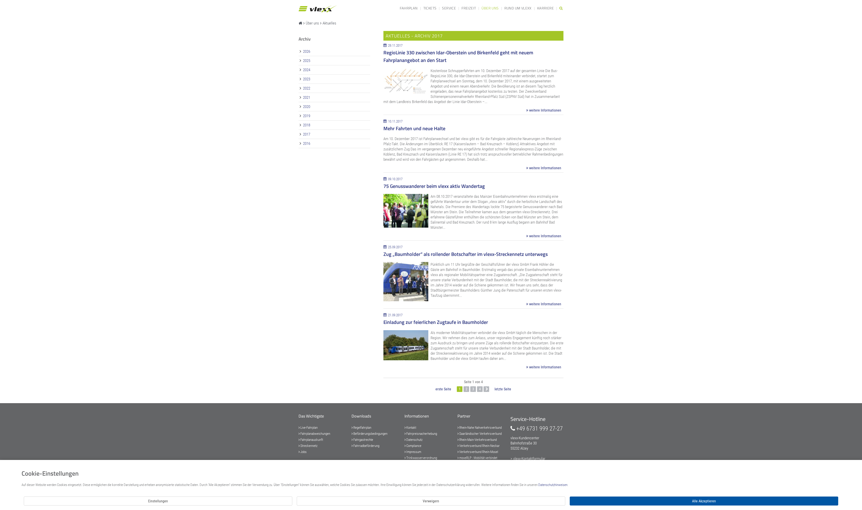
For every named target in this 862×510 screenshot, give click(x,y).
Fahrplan (409, 8)
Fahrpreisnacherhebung (421, 434)
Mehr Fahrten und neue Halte (414, 128)
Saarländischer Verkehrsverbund (480, 434)
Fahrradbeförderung (366, 446)
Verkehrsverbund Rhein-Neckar (479, 446)
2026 (306, 51)
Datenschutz (414, 440)
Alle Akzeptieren (704, 501)
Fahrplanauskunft (311, 440)
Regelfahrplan (362, 428)
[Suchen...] (561, 8)
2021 (306, 97)
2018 (306, 125)
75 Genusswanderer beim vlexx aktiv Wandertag (434, 186)
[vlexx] (318, 7)
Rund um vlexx (518, 8)
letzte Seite (503, 389)
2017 (306, 134)
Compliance (413, 446)
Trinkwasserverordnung (421, 458)
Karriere (545, 8)
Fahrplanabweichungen (315, 434)
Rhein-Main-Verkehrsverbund (478, 440)
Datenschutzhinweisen (552, 485)
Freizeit (469, 8)
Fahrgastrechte (363, 440)
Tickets (430, 8)
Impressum (413, 452)
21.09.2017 (394, 315)
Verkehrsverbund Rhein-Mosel (478, 452)
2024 (306, 70)
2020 (306, 106)
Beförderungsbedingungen (370, 434)
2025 (306, 60)
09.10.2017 (394, 179)
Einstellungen (158, 501)
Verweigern (431, 501)
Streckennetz (308, 446)
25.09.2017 (394, 247)
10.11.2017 (394, 121)
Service (449, 8)
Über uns (490, 8)
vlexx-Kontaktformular (529, 458)
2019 (306, 116)
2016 (306, 143)
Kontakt (411, 428)
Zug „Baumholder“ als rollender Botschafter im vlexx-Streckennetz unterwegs (465, 254)
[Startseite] (300, 23)
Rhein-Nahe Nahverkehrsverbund (480, 428)
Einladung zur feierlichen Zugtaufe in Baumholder (435, 322)
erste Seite (443, 389)
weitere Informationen (544, 110)
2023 (306, 79)
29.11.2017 (394, 46)
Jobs (303, 452)
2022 (306, 88)
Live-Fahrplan (309, 428)
